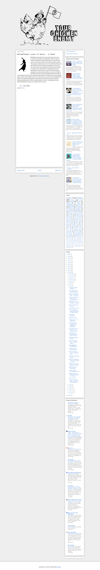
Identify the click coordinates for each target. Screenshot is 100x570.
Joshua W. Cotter (70, 230)
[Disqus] (39, 109)
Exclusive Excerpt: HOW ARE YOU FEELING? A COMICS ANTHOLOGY (74, 418)
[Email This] (23, 85)
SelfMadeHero (78, 234)
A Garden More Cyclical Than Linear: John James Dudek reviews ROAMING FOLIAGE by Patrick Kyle (74, 180)
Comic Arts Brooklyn (70, 226)
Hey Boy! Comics (77, 227)
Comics (69, 198)
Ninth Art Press (69, 237)
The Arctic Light (72, 377)
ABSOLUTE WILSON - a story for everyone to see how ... (74, 360)
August (71, 281)
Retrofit (78, 204)
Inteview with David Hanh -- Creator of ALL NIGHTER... (73, 381)
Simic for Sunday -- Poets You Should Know (73, 353)
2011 (69, 272)
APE (80, 239)
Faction (77, 222)
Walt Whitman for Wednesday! (73, 367)
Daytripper (80, 210)
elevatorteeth (70, 236)
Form (69, 526)
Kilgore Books (69, 216)
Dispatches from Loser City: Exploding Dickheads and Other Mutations (74, 488)
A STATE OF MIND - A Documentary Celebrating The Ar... (74, 298)
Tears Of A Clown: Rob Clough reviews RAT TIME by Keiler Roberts (77, 143)
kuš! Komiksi (69, 219)
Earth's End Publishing (70, 240)
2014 (69, 266)
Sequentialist (71, 545)
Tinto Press (70, 215)
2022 (69, 254)
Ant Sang (70, 227)
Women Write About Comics (75, 499)
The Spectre (70, 404)
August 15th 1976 (72, 473)
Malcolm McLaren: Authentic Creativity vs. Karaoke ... (74, 375)
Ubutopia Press (69, 247)
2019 (69, 256)
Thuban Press (78, 245)
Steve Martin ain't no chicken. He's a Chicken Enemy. (73, 330)
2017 (69, 260)
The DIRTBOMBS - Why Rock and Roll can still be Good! (74, 311)
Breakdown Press (77, 219)
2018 (69, 258)
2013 (69, 268)
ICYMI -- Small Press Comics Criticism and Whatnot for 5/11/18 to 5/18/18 (77, 63)
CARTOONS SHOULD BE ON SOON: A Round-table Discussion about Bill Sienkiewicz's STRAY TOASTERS (74, 107)
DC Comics (69, 209)
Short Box (81, 237)
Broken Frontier (72, 431)
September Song (73, 317)
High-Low (70, 448)
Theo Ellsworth (78, 216)
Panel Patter (71, 459)
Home (40, 170)
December (71, 273)
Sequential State (72, 532)
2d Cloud (80, 205)
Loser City (70, 485)
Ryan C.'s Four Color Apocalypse (73, 513)
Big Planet (71, 206)
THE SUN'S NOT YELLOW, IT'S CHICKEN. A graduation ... (73, 324)
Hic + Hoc (69, 229)
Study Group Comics (76, 243)
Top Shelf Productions (77, 246)
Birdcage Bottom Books (74, 208)
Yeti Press (69, 239)
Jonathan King (77, 229)
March (70, 388)
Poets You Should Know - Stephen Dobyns (73, 342)
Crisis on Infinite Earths (74, 211)
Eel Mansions (71, 214)
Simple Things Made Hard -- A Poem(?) (73, 294)
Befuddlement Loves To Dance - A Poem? (74, 302)
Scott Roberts (69, 234)
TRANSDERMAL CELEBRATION (73, 346)
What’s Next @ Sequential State (75, 533)
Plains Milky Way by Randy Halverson (73, 291)
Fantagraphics (69, 204)
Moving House (71, 515)
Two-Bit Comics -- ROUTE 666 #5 (73, 349)
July (70, 283)
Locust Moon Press (74, 241)
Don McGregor (79, 206)
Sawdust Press (74, 242)
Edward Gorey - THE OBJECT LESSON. (74, 364)
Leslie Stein (78, 220)
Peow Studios (78, 232)
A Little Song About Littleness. (73, 288)
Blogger (59, 567)
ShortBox (68, 212)
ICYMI (81, 200)
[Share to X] (26, 85)
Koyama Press (69, 220)
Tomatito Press (69, 246)
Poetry (23, 88)
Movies (71, 201)
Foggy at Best (71, 525)
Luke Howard (69, 231)
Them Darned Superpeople (74, 472)
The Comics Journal (73, 402)
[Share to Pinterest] (29, 85)
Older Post (58, 170)
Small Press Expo (77, 217)
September (72, 279)
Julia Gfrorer (78, 230)
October (71, 277)
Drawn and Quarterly (78, 212)
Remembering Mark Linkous (73, 338)
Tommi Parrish (78, 221)
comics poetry (75, 239)
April (70, 386)
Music (72, 200)
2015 (69, 264)
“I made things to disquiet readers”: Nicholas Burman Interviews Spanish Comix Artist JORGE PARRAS (74, 157)
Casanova (68, 217)
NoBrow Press (80, 214)
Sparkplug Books (79, 235)
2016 (69, 262)
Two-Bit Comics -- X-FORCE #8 (73, 320)
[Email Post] (21, 85)
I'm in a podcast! (71, 546)
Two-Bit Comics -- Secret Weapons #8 (74, 371)
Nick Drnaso (80, 226)
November (71, 275)
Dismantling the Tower (74, 308)
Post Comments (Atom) (43, 176)
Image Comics (78, 215)
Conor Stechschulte (70, 210)
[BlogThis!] (25, 85)
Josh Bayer (74, 225)
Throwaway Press (69, 245)
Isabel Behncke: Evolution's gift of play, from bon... (73, 334)
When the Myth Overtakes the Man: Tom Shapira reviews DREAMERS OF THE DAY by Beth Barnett (77, 122)
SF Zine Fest (75, 237)
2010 (69, 395)
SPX (80, 225)
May (70, 384)
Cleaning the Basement (72, 315)
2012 (69, 270)
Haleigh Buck (75, 224)
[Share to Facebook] (27, 85)
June (70, 285)
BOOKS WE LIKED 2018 (72, 53)
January (71, 392)
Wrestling (78, 209)
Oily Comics (76, 231)
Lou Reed (77, 203)
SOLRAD (70, 415)
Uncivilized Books (70, 205)
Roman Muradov (69, 221)
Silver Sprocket (69, 235)
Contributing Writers (70, 51)
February (71, 390)
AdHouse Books (78, 236)
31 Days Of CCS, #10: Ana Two (74, 449)
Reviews (80, 198)
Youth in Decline (69, 222)
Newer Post (21, 170)
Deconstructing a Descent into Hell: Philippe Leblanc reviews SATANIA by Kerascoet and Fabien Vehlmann (74, 76)
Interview (68, 203)
